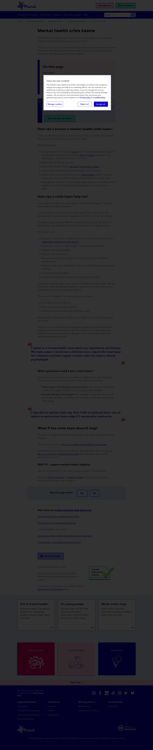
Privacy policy (85, 98)
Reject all (84, 104)
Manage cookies (55, 104)
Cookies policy (99, 98)
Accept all (100, 104)
